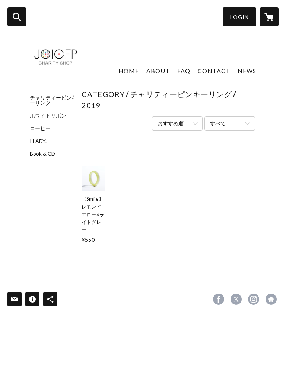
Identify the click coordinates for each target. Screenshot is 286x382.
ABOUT (158, 70)
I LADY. (38, 141)
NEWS (247, 70)
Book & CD (42, 153)
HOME (128, 70)
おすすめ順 (171, 123)
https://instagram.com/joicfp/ (253, 299)
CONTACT (214, 70)
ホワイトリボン (48, 115)
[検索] (16, 16)
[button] (239, 16)
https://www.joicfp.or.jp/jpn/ (271, 299)
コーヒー (40, 128)
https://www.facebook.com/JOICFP (218, 299)
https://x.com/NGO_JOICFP (236, 299)
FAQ (183, 70)
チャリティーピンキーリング (53, 100)
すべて (218, 123)
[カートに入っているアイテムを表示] (269, 16)
